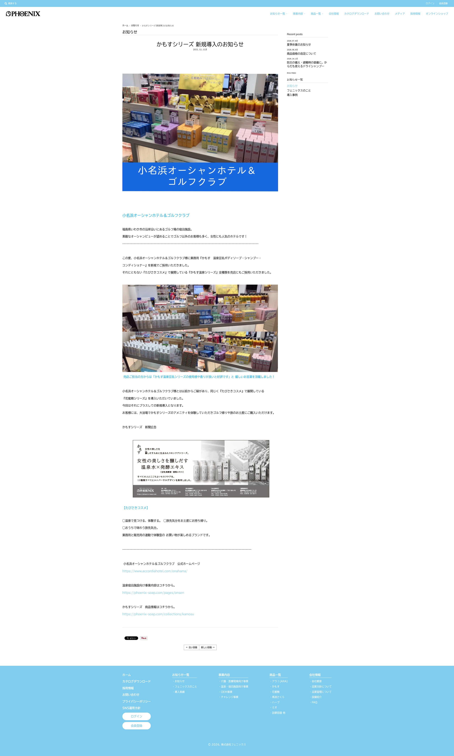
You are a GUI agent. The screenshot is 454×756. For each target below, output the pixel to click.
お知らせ (135, 25)
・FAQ (313, 702)
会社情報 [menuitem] (334, 13)
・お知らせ (178, 681)
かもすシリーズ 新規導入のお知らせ (200, 44)
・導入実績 (178, 692)
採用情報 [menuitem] (415, 13)
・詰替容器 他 (277, 713)
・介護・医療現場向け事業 (233, 681)
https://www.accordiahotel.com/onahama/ (154, 571)
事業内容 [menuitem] (298, 13)
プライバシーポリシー (136, 701)
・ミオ (273, 707)
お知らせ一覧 (180, 674)
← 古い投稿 (191, 647)
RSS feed (291, 73)
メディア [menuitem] (400, 13)
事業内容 (224, 674)
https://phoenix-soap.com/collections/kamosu (158, 614)
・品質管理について (320, 692)
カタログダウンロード (136, 681)
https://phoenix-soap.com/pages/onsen (153, 592)
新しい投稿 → (208, 647)
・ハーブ (274, 702)
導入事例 (292, 95)
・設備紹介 (315, 697)
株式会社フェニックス (233, 744)
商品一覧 (275, 674)
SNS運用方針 (131, 708)
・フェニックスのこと (184, 686)
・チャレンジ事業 (228, 697)
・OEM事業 (225, 692)
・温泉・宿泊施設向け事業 (233, 686)
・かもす (274, 686)
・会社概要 (315, 681)
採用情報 (128, 688)
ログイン (430, 3)
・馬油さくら (277, 697)
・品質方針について (320, 686)
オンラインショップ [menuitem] (437, 13)
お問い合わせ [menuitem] (382, 13)
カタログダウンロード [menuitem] (356, 13)
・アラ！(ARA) (279, 681)
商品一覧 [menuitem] (316, 13)
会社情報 (315, 674)
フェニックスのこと (299, 90)
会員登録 (443, 3)
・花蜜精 (274, 692)
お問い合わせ (130, 694)
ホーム (125, 25)
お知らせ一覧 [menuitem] (277, 13)
